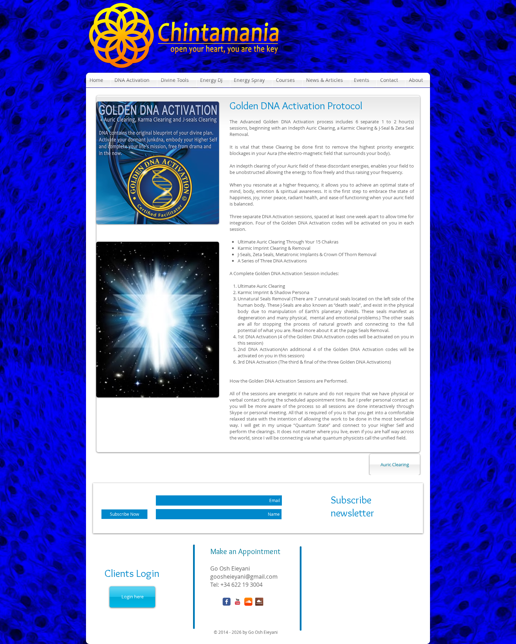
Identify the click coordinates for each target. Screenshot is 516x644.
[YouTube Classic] (237, 602)
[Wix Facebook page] (227, 602)
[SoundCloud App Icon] (248, 602)
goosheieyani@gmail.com (244, 576)
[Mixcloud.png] (259, 602)
